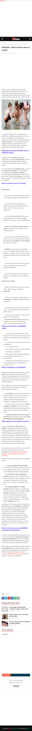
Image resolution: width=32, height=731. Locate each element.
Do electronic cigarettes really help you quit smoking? (19, 622)
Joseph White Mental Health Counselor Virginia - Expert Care (18, 608)
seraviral (5, 53)
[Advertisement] (16, 19)
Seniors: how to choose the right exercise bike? (18, 615)
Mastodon (2, 0)
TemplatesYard (14, 728)
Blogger (28, 728)
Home (3, 44)
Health (6, 44)
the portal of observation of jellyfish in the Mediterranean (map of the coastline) (14, 453)
